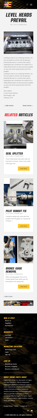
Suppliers (8, 323)
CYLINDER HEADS (22, 24)
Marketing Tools (10, 349)
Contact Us (23, 406)
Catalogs (8, 335)
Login (7, 352)
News (7, 340)
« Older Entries (8, 296)
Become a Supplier (11, 366)
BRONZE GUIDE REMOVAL (14, 269)
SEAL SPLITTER (14, 153)
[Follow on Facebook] (28, 410)
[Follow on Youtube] (31, 410)
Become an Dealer (11, 364)
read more (23, 168)
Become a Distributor (12, 369)
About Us (8, 321)
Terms (16, 406)
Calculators (9, 337)
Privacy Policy (8, 406)
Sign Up (7, 354)
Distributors (9, 325)
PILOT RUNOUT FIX (16, 211)
